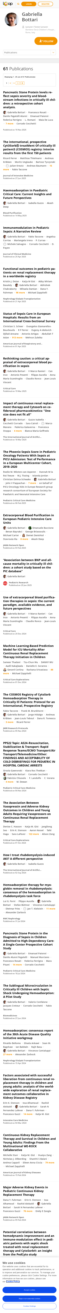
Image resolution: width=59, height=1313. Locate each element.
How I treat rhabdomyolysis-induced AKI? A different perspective (29, 857)
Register (45, 4)
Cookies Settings (29, 1306)
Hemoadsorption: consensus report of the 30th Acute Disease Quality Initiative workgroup (28, 1034)
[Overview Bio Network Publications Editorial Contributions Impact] (29, 52)
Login (29, 4)
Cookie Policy (13, 1281)
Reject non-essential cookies (29, 1298)
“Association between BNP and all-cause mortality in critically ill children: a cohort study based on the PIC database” (28, 565)
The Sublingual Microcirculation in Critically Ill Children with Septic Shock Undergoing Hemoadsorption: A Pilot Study (28, 991)
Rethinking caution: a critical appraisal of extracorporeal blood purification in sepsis (27, 362)
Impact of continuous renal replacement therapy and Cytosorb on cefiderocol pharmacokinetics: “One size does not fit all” (28, 408)
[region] (29, 1285)
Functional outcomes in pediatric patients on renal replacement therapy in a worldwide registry (29, 272)
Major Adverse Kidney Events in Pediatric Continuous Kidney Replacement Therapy (25, 1191)
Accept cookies (29, 1290)
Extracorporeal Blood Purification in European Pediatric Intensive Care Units (28, 518)
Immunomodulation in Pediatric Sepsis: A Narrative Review (26, 229)
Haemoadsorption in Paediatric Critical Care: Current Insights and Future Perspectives (27, 194)
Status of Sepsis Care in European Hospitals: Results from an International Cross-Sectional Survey (29, 317)
